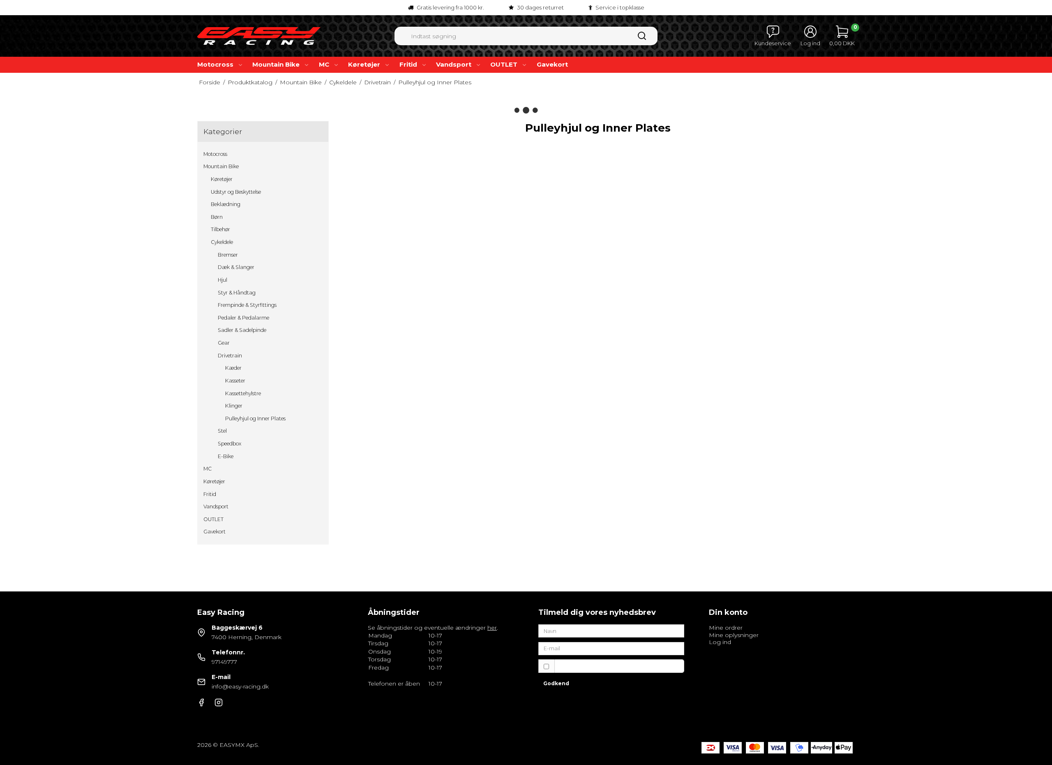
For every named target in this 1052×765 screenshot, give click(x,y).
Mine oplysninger (734, 635)
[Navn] (611, 630)
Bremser (228, 255)
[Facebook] (201, 704)
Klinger (233, 406)
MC (324, 64)
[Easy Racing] (259, 36)
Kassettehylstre (243, 393)
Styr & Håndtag (237, 293)
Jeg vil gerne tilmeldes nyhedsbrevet (613, 666)
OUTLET (503, 64)
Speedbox (229, 443)
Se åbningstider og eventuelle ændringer (432, 627)
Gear (224, 343)
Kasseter (235, 381)
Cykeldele (222, 242)
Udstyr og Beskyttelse (236, 192)
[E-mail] (611, 648)
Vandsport (453, 64)
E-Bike (225, 456)
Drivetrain (230, 355)
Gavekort (552, 64)
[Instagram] (219, 704)
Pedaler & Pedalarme (243, 318)
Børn (217, 217)
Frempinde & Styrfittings (247, 305)
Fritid (408, 64)
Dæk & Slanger (236, 267)
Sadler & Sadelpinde (242, 330)
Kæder (233, 368)
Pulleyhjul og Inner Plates (255, 418)
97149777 (224, 661)
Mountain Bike (276, 64)
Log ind (720, 642)
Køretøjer (364, 64)
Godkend (556, 683)
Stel (222, 431)
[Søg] (641, 38)
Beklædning (225, 204)
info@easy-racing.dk (240, 686)
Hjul (222, 280)
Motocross (215, 64)
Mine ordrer (726, 627)
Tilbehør (220, 229)
